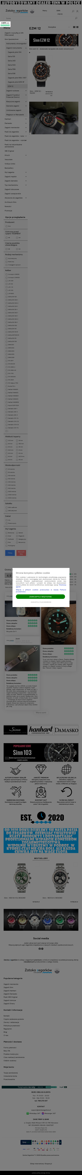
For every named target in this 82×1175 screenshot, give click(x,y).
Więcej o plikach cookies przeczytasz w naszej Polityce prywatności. (41, 591)
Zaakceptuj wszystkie (40, 597)
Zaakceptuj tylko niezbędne (41, 602)
